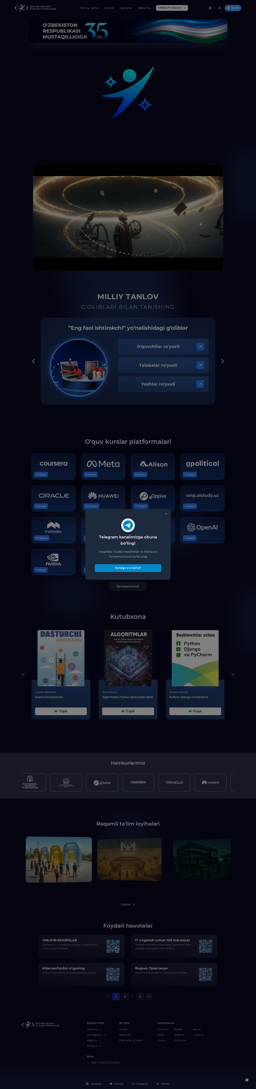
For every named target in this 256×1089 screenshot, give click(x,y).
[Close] (166, 513)
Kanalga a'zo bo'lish (128, 568)
